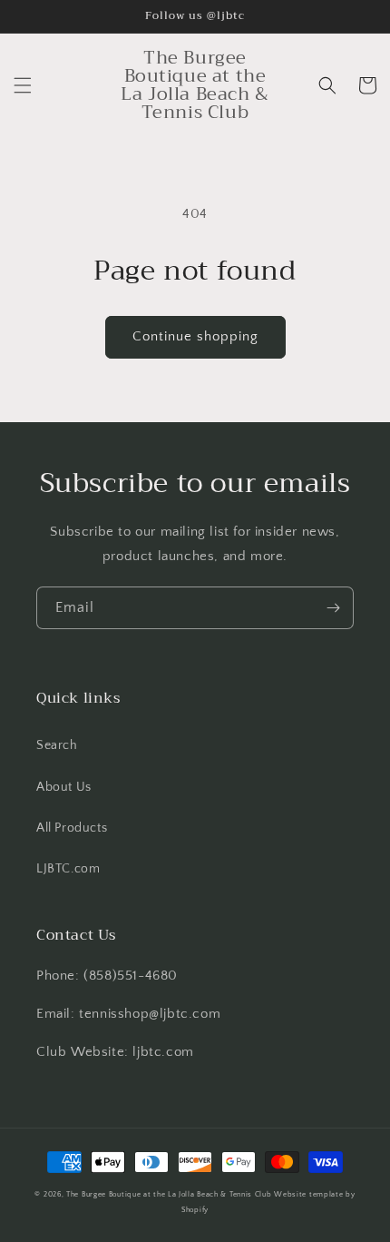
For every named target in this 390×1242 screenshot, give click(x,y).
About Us (64, 787)
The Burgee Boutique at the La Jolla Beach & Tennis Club (169, 1194)
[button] (23, 85)
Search (57, 745)
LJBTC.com (68, 869)
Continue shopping (195, 336)
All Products (71, 828)
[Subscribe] (333, 607)
